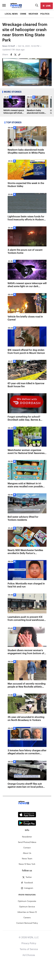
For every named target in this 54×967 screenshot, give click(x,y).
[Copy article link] (19, 55)
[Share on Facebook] (11, 55)
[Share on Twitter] (15, 55)
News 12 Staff (8, 46)
